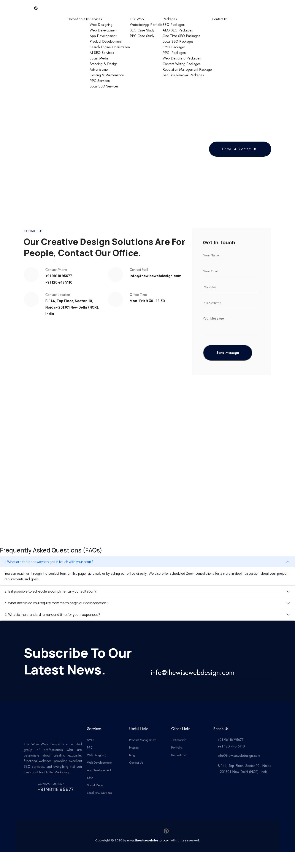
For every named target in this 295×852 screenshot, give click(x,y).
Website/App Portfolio (146, 24)
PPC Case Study (142, 35)
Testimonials (178, 740)
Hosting (134, 747)
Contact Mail (139, 269)
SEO (90, 778)
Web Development (103, 30)
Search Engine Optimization (110, 47)
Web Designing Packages (182, 58)
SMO (90, 740)
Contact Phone (56, 269)
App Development (103, 35)
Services (96, 19)
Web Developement (99, 762)
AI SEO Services (102, 52)
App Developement (99, 770)
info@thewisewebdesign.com (155, 275)
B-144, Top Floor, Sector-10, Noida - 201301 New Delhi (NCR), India (72, 307)
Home (71, 19)
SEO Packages (174, 24)
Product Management (142, 740)
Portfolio (176, 747)
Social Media (99, 58)
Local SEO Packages (178, 41)
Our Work (137, 19)
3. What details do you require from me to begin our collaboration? (56, 603)
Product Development (106, 41)
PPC (90, 747)
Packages (170, 19)
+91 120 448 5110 (58, 282)
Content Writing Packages (182, 63)
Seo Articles (178, 755)
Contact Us (220, 19)
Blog (132, 755)
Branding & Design (103, 63)
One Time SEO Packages (181, 35)
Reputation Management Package (187, 69)
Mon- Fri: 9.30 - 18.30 (147, 300)
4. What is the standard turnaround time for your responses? (52, 614)
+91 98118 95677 (58, 275)
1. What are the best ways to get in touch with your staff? (49, 561)
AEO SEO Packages (178, 30)
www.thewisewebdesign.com (148, 840)
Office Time (138, 294)
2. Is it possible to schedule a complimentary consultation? (50, 591)
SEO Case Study (142, 30)
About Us (83, 19)
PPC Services (100, 80)
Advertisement (100, 69)
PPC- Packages (174, 52)
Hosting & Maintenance (107, 75)
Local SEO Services (104, 86)
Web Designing (101, 24)
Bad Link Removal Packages (183, 75)
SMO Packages (174, 47)
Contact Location (57, 294)
